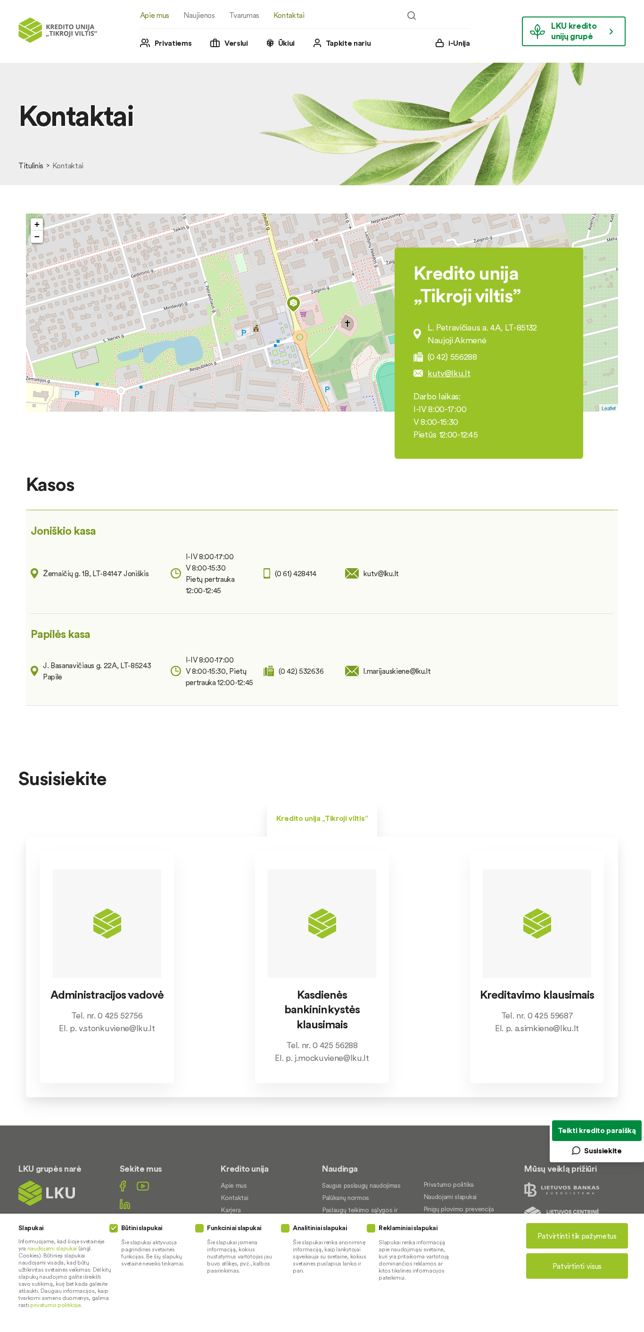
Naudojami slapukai (450, 1196)
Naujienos (199, 15)
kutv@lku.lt (449, 373)
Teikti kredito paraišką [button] (597, 1130)
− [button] (37, 236)
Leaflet (609, 408)
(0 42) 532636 (301, 671)
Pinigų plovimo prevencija (458, 1209)
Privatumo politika (448, 1184)
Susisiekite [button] (602, 1150)
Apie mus (154, 15)
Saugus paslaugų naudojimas (361, 1185)
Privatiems (173, 43)
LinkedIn (125, 1204)
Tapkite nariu (348, 43)
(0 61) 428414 (295, 573)
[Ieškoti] (411, 15)
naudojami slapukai (52, 1248)
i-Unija (459, 43)
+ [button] (37, 224)
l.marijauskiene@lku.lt (396, 671)
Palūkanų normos (345, 1197)
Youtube (143, 1186)
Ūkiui (286, 43)
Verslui (236, 43)
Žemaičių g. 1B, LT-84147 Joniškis (96, 573)
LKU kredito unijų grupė (573, 30)
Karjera (231, 1210)
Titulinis (30, 165)
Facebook (123, 1186)
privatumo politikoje (55, 1304)
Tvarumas (244, 15)
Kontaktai (289, 15)
